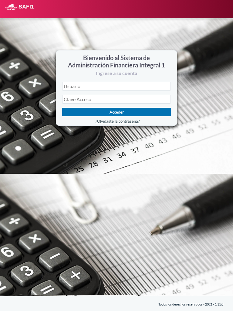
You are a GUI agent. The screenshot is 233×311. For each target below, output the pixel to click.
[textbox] (116, 86)
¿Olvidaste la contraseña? (118, 121)
